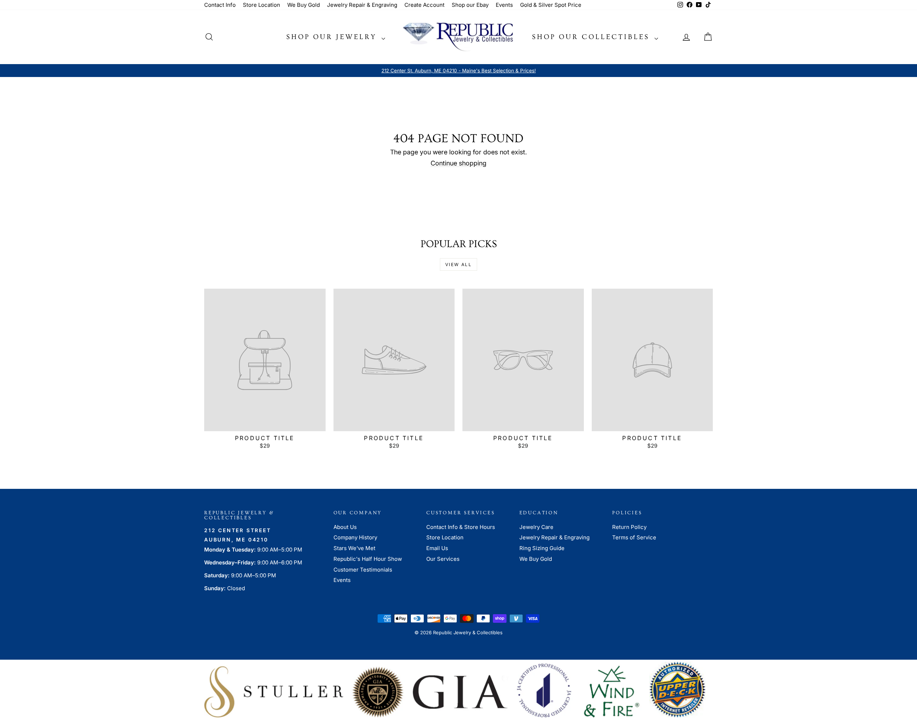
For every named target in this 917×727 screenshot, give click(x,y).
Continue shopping (458, 163)
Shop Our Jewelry (333, 37)
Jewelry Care (536, 527)
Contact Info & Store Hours (460, 527)
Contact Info (220, 4)
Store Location (261, 4)
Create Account (424, 4)
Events (504, 4)
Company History (355, 537)
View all (458, 264)
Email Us (437, 548)
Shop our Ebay (470, 4)
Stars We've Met (354, 548)
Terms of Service (634, 537)
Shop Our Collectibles (592, 37)
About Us (345, 527)
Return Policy (629, 527)
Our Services (443, 558)
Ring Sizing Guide (542, 548)
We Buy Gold (303, 4)
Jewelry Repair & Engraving (362, 4)
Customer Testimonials (362, 569)
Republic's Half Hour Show (367, 558)
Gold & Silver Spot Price (550, 4)
